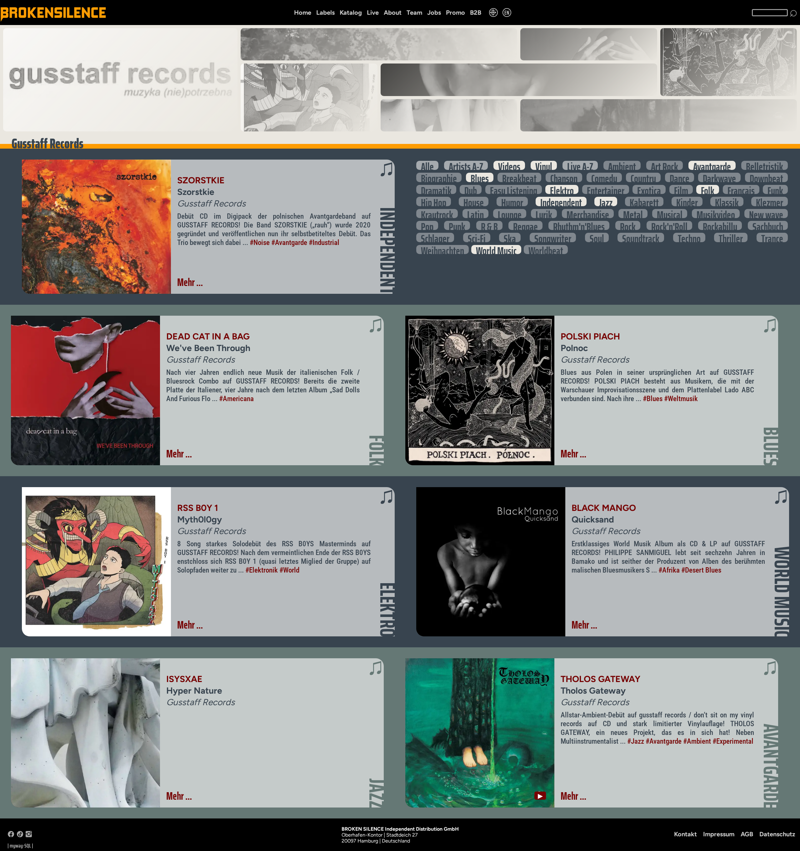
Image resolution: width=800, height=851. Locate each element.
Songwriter (552, 237)
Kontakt (685, 834)
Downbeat (766, 177)
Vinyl (543, 165)
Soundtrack (640, 237)
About (393, 12)
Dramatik (436, 189)
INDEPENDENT (387, 251)
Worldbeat (545, 249)
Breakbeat (519, 177)
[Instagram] (29, 835)
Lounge (510, 213)
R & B (489, 225)
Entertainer (605, 189)
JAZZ (376, 793)
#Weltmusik (681, 398)
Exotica (649, 189)
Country (643, 177)
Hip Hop (433, 201)
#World (289, 570)
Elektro (562, 189)
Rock (628, 225)
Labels (325, 12)
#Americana (236, 398)
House (473, 201)
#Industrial (324, 242)
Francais (741, 189)
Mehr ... (190, 282)
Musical (669, 213)
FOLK (376, 450)
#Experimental (732, 741)
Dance (679, 177)
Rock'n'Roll (669, 225)
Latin (475, 213)
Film (681, 189)
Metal (633, 213)
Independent (561, 201)
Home (302, 12)
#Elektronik (261, 570)
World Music (496, 249)
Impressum (718, 834)
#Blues (652, 398)
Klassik (727, 201)
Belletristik (764, 165)
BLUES (770, 446)
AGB (747, 834)
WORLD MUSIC (781, 591)
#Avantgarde (289, 242)
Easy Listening (513, 189)
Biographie (439, 177)
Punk (457, 225)
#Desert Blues (701, 570)
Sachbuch (767, 225)
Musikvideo (716, 213)
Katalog (351, 12)
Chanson (564, 177)
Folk (707, 189)
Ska (510, 237)
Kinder (687, 201)
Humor (512, 201)
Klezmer (769, 201)
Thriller (731, 237)
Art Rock (664, 165)
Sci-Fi (477, 237)
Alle (427, 165)
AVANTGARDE (770, 766)
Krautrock (437, 213)
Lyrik (544, 213)
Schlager (435, 237)
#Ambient (697, 741)
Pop (427, 225)
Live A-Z (580, 165)
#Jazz (635, 741)
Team (414, 12)
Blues (480, 177)
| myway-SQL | (20, 845)
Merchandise (588, 213)
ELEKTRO (387, 609)
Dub (470, 189)
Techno (689, 237)
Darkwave (719, 177)
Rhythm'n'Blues (579, 225)
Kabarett (644, 201)
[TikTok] (20, 835)
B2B (475, 12)
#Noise (260, 242)
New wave (766, 213)
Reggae (525, 225)
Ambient (622, 165)
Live (373, 12)
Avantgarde (712, 165)
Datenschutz (777, 834)
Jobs (434, 12)
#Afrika (669, 570)
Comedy (604, 177)
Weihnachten (442, 249)
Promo (455, 12)
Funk (775, 189)
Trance (772, 237)
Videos (509, 165)
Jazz (605, 201)
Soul (597, 237)
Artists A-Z (466, 165)
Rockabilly (720, 225)
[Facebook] (11, 835)
